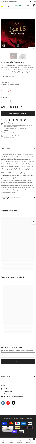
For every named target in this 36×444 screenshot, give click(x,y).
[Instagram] (3, 403)
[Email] (21, 119)
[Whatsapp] (25, 119)
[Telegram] (17, 119)
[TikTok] (13, 403)
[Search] (8, 6)
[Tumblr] (13, 119)
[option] (18, 33)
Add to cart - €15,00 (18, 114)
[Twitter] (6, 119)
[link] (18, 265)
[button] (29, 48)
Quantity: (4, 97)
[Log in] (28, 6)
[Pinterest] (9, 119)
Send (18, 362)
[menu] (2, 6)
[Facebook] (2, 119)
